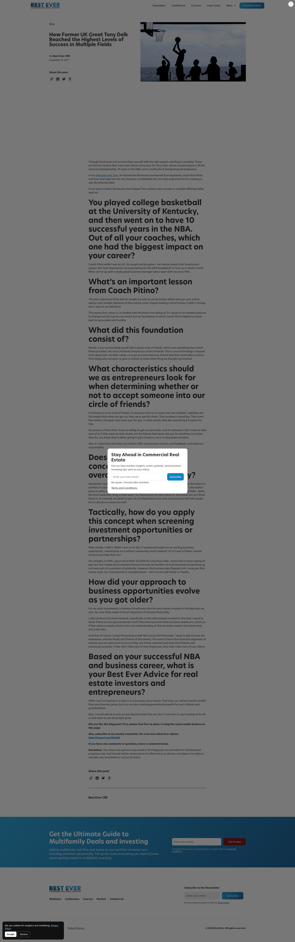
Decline (24, 934)
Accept (10, 934)
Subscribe (175, 476)
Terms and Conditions (124, 487)
